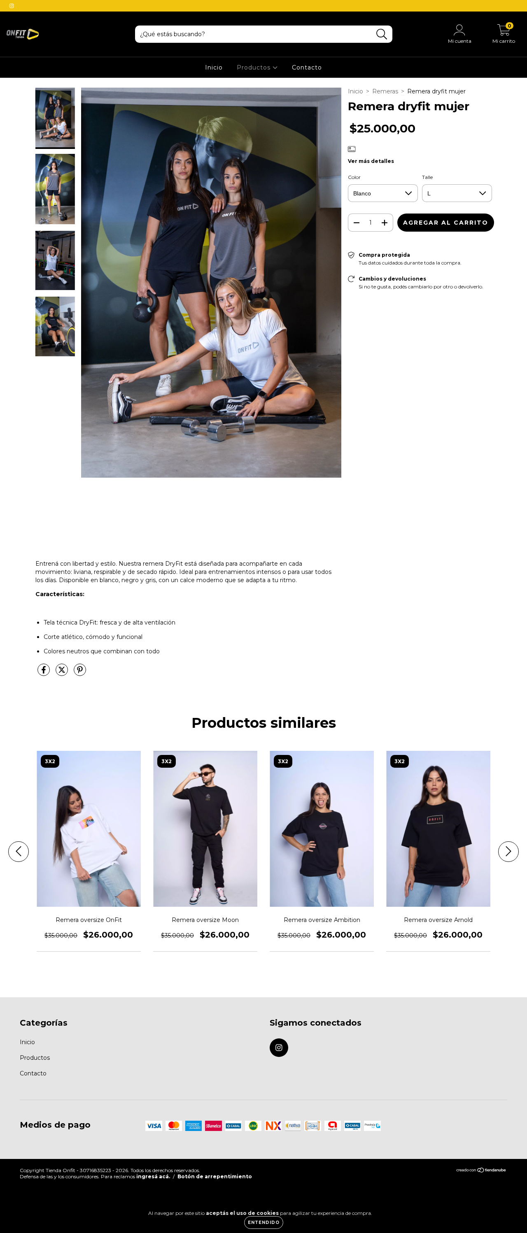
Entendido (264, 1222)
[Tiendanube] (481, 1171)
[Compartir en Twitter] (63, 673)
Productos (255, 67)
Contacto (307, 67)
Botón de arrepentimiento (214, 1176)
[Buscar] (382, 34)
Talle (427, 177)
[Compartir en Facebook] (44, 673)
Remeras (385, 91)
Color (354, 177)
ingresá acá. (153, 1176)
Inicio (214, 67)
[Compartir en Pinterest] (80, 673)
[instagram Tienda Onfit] (11, 5)
